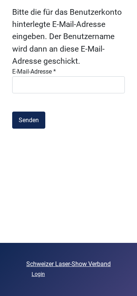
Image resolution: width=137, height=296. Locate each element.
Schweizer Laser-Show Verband (68, 264)
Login (38, 274)
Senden (29, 120)
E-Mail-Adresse (34, 71)
